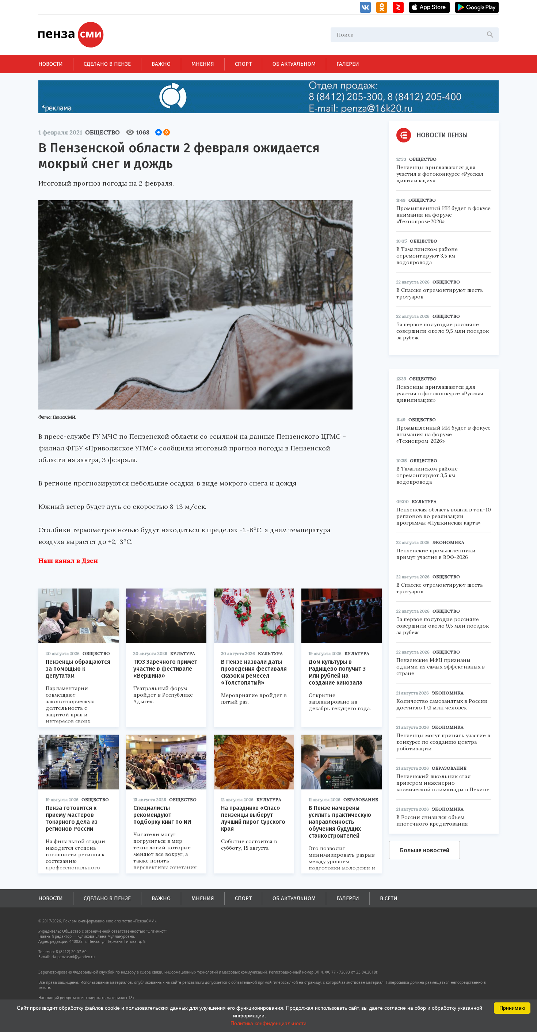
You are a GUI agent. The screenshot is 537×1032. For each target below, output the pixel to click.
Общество (102, 132)
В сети (388, 898)
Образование (360, 799)
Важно (161, 64)
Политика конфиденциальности (268, 1023)
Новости (50, 64)
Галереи (347, 64)
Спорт (243, 64)
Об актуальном (294, 64)
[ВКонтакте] (158, 132)
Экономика (448, 542)
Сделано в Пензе (107, 64)
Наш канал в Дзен (68, 560)
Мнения (202, 64)
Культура (182, 653)
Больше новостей (424, 850)
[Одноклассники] (166, 132)
